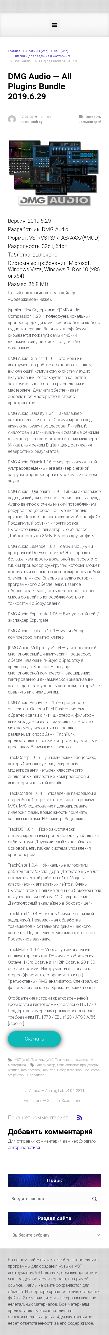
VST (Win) (61, 51)
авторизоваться (24, 1147)
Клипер (14, 1070)
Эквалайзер (34, 1075)
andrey (36, 122)
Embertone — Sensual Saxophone (52, 1101)
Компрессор (30, 1070)
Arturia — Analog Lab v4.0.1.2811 (56, 1091)
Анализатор (46, 1065)
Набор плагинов (69, 1070)
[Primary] (54, 25)
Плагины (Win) (37, 51)
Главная (14, 51)
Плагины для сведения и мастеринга (42, 56)
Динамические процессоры (78, 1065)
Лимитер (49, 1070)
